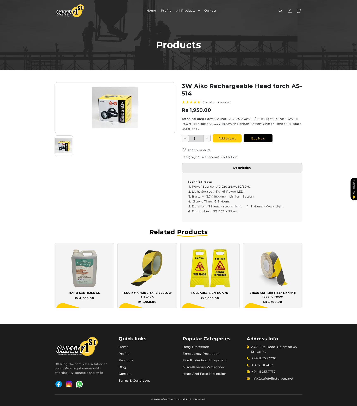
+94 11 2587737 (264, 372)
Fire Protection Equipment (205, 360)
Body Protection (196, 347)
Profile (124, 354)
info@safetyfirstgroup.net (273, 378)
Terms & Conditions (135, 380)
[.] (197, 10)
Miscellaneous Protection (203, 367)
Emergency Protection (201, 354)
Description (242, 168)
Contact (125, 374)
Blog (122, 367)
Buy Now (258, 138)
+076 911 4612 (262, 365)
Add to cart (227, 138)
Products (126, 360)
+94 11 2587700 (264, 358)
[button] (197, 10)
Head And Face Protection (204, 374)
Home (124, 347)
